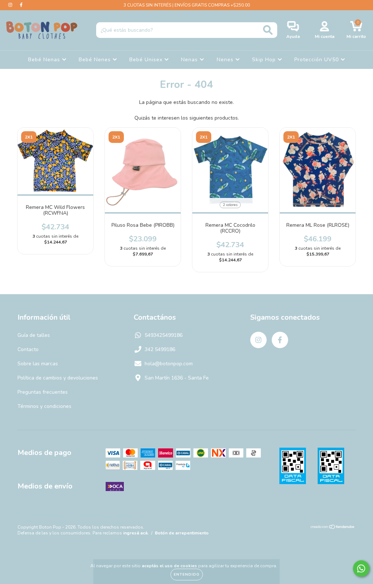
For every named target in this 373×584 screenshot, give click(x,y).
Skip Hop (265, 59)
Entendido (187, 574)
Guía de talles (33, 335)
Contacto (28, 349)
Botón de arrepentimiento (182, 533)
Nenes (226, 59)
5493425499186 (163, 335)
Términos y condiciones (44, 406)
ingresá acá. (136, 533)
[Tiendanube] (333, 528)
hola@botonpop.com (169, 363)
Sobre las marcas (37, 363)
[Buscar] (267, 30)
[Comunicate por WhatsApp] (361, 568)
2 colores (230, 204)
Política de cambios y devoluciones (57, 377)
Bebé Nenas (45, 59)
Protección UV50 (317, 59)
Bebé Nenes (96, 59)
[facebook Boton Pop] (21, 4)
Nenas (190, 59)
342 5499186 (160, 349)
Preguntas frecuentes (42, 392)
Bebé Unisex (146, 59)
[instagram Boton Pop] (10, 4)
